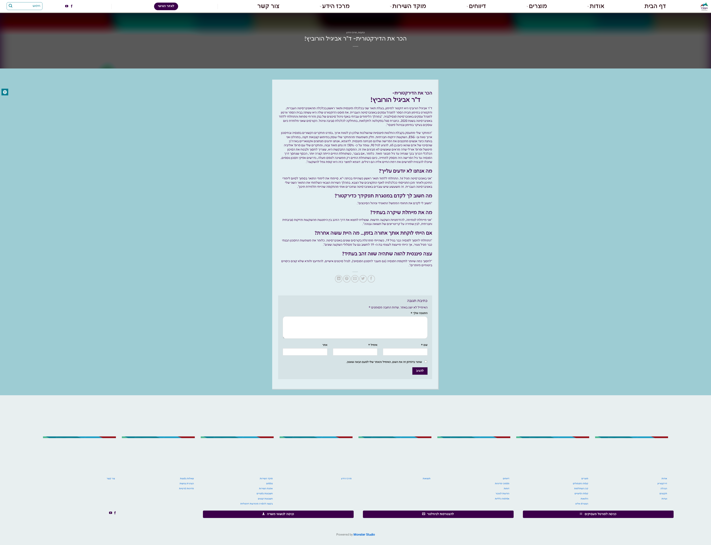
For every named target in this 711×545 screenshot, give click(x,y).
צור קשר (268, 6)
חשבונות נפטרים (265, 493)
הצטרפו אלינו (581, 504)
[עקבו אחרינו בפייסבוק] (71, 6)
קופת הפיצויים (581, 493)
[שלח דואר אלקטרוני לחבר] (355, 278)
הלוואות (584, 499)
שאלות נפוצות (187, 478)
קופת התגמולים (580, 483)
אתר (324, 345)
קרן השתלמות (581, 488)
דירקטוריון (662, 483)
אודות (597, 6)
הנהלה (663, 488)
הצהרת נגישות (187, 483)
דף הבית (655, 6)
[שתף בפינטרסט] (347, 278)
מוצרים (538, 6)
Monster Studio (364, 534)
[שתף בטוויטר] (363, 278)
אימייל (372, 345)
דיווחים (477, 6)
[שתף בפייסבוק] (371, 278)
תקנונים (663, 493)
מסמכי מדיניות (502, 483)
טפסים (269, 483)
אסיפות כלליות (502, 499)
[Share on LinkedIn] (338, 278)
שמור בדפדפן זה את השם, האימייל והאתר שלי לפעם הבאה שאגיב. (384, 362)
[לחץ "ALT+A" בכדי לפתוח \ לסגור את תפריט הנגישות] (4, 92)
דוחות (506, 488)
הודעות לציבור (502, 493)
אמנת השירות (266, 488)
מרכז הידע (336, 6)
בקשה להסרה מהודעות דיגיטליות (256, 504)
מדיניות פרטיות (186, 488)
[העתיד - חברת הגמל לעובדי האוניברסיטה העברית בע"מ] (699, 6)
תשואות (426, 478)
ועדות (664, 499)
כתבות (361, 32)
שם (424, 345)
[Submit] (10, 6)
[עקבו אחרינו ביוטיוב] (66, 6)
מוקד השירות (409, 6)
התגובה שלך (419, 313)
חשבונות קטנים (265, 499)
